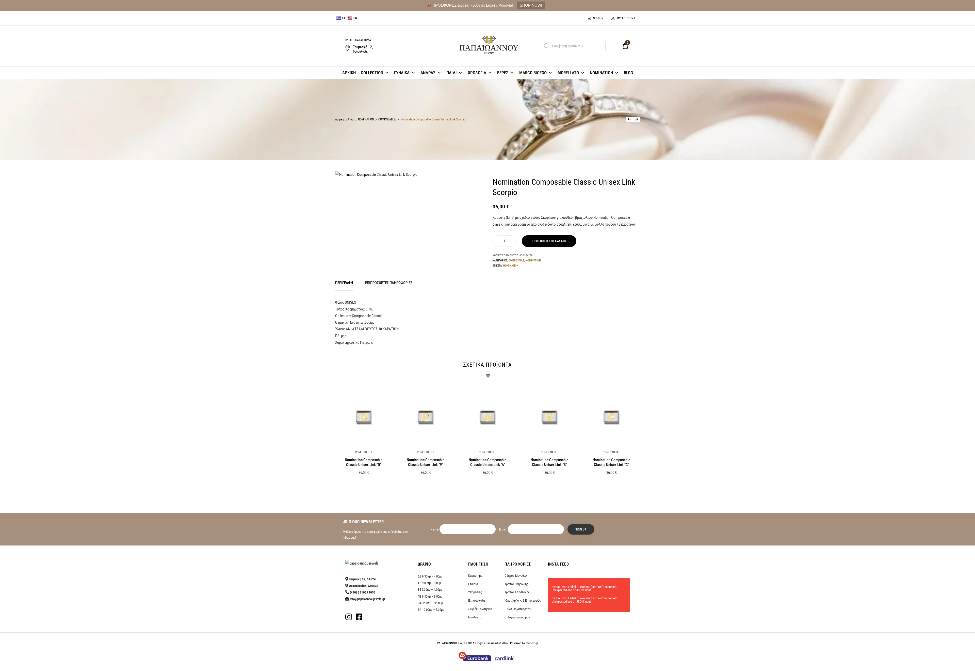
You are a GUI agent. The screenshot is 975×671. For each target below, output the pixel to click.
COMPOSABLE (387, 119)
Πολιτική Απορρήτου (518, 609)
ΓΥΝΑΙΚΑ (402, 72)
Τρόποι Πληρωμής (516, 584)
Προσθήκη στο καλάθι (549, 241)
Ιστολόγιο (474, 617)
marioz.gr (532, 643)
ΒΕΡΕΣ (502, 72)
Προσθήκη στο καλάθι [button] (363, 483)
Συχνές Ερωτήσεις (480, 609)
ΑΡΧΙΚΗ (349, 72)
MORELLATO (568, 72)
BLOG (628, 72)
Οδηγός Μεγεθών (516, 576)
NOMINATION (601, 72)
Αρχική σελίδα (344, 119)
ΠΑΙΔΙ (451, 72)
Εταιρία (473, 584)
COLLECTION (372, 72)
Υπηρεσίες (475, 592)
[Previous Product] (629, 119)
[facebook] (359, 618)
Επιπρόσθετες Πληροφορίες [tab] (388, 282)
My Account (626, 18)
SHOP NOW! (531, 5)
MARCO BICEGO (533, 72)
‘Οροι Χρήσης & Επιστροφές (523, 600)
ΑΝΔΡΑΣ (427, 72)
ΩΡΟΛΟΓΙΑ (477, 72)
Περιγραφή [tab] (344, 282)
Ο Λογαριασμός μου (517, 617)
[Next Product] (636, 119)
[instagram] (348, 618)
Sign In (598, 18)
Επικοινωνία (476, 600)
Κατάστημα (475, 576)
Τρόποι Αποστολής (517, 592)
